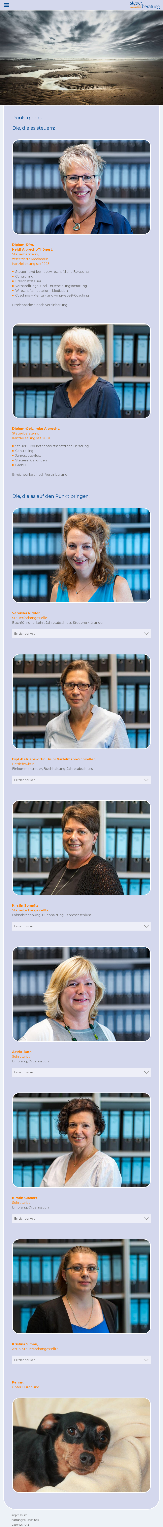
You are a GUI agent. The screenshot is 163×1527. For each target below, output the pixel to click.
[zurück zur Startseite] (145, 5)
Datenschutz (20, 1524)
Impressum (19, 1515)
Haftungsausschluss (25, 1520)
